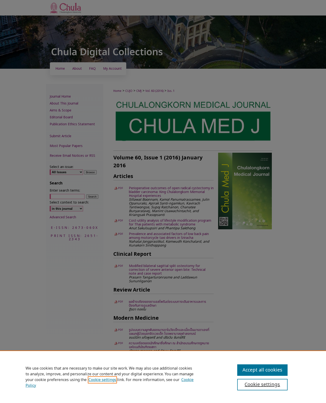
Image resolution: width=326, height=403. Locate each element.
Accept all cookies (262, 370)
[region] (163, 377)
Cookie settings (102, 380)
